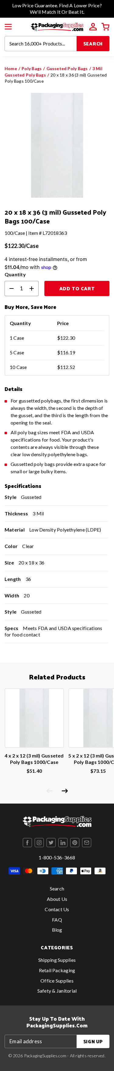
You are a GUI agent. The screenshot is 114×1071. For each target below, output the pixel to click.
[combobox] (41, 43)
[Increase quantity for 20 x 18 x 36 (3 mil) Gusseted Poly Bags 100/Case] (34, 288)
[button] (8, 26)
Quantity (15, 274)
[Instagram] (39, 842)
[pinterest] (74, 842)
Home (11, 68)
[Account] (93, 26)
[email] (86, 842)
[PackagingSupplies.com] (57, 26)
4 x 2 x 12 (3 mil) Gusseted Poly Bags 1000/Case (34, 759)
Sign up (93, 1041)
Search (93, 43)
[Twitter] (51, 842)
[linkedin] (62, 842)
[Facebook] (27, 842)
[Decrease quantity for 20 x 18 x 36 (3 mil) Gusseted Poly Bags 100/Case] (9, 288)
